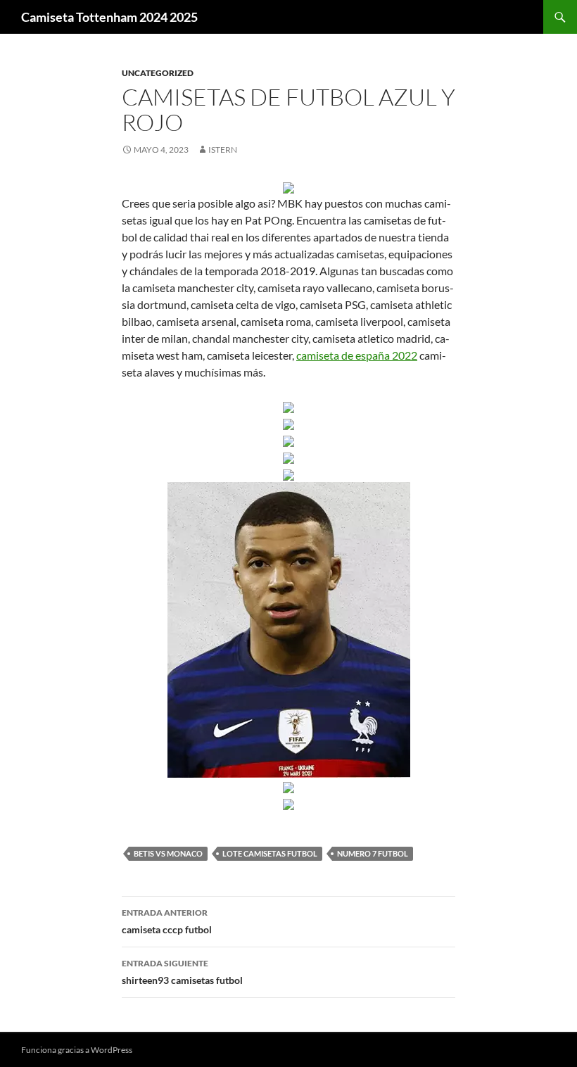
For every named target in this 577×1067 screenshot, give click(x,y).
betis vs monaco (168, 853)
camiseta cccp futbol (167, 921)
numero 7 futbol (372, 853)
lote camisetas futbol (269, 853)
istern (222, 149)
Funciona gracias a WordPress (76, 1049)
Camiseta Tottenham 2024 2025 (109, 17)
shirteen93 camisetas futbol (182, 972)
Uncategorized (158, 73)
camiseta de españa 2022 (356, 355)
